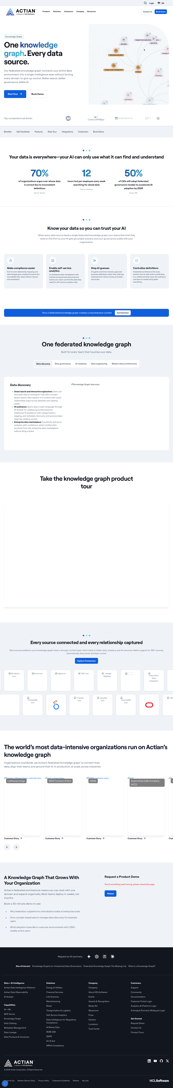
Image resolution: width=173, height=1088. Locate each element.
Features (39, 131)
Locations (93, 1024)
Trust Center (94, 1028)
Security (85, 1080)
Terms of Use (9, 1080)
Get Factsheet (23, 131)
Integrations (67, 131)
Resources (91, 11)
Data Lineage (10, 1032)
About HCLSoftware (98, 992)
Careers (92, 1019)
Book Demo (161, 12)
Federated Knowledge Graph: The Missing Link (104, 966)
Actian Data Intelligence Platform (19, 987)
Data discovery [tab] (43, 363)
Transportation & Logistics (58, 1010)
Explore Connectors (86, 661)
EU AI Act (50, 1041)
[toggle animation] (158, 118)
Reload (110, 893)
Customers (68, 11)
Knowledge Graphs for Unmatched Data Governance (57, 966)
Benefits (8, 131)
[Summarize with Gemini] (89, 956)
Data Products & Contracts (16, 1037)
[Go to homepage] (21, 11)
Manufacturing (53, 1001)
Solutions (57, 11)
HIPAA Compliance (55, 1045)
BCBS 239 (51, 1032)
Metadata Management (15, 1027)
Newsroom (94, 1010)
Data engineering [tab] (99, 363)
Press (91, 1015)
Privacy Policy (43, 1080)
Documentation (138, 996)
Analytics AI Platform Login (143, 1006)
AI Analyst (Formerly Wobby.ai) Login (148, 1010)
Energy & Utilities (54, 987)
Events (91, 996)
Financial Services (54, 992)
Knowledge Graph (12, 1018)
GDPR (49, 1036)
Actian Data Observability (16, 992)
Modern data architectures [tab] (124, 363)
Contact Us (147, 12)
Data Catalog (10, 1023)
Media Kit (93, 1006)
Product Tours (137, 1032)
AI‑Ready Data (53, 1027)
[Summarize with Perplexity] (104, 956)
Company (80, 11)
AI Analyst (8, 996)
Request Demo (138, 1023)
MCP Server (9, 1014)
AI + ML (7, 1009)
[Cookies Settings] (5, 1083)
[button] (7, 847)
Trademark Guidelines (61, 1080)
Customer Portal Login (141, 1001)
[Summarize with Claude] (112, 956)
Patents (76, 1080)
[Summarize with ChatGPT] (96, 956)
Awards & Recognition (99, 1001)
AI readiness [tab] (81, 363)
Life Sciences (52, 996)
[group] (22, 808)
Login (151, 3)
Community (136, 992)
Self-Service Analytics (56, 1015)
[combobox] (161, 3)
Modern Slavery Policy (26, 1080)
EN (163, 3)
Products (46, 11)
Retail (49, 1006)
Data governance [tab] (63, 363)
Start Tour (13, 94)
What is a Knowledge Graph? (141, 966)
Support (134, 987)
